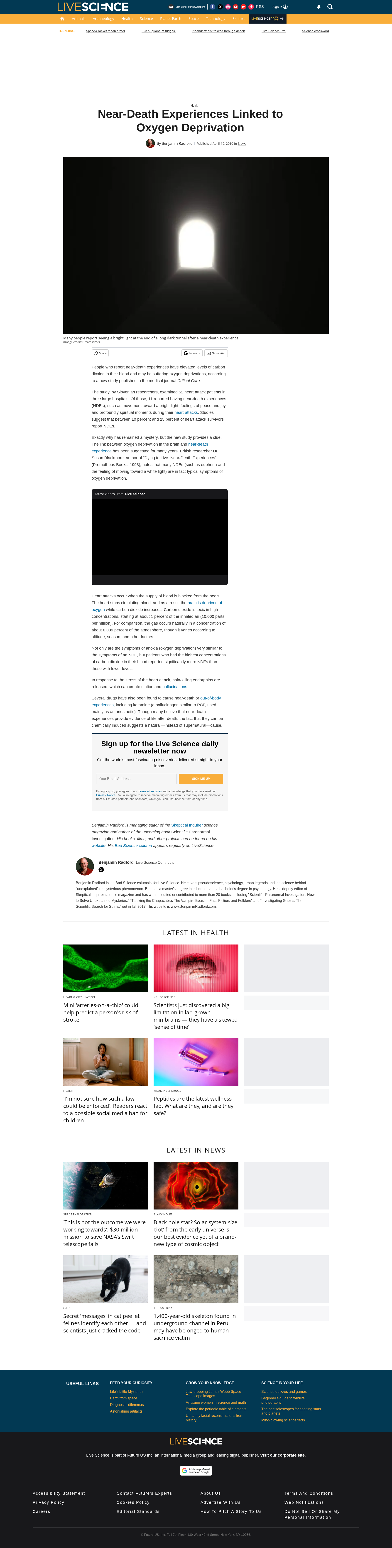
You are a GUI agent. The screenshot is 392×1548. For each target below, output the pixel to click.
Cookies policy (133, 1502)
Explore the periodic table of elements (216, 1409)
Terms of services (150, 791)
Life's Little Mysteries (126, 1391)
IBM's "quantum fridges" (159, 31)
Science (146, 18)
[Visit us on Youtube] (235, 7)
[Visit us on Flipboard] (243, 7)
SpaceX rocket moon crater (105, 31)
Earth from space (123, 1398)
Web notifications (304, 1502)
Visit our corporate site (282, 1455)
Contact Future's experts (144, 1493)
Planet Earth (170, 18)
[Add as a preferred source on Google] (196, 1471)
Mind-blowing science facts (283, 1420)
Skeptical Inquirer (187, 825)
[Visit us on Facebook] (212, 7)
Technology (215, 18)
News (242, 143)
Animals (79, 18)
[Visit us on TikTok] (251, 7)
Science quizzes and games (284, 1391)
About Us (211, 1493)
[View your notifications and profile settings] (318, 6)
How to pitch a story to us (231, 1511)
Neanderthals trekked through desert (218, 31)
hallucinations (174, 686)
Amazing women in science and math (216, 1402)
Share (103, 353)
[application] (160, 537)
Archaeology (103, 18)
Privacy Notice (105, 795)
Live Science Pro (274, 31)
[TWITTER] (102, 870)
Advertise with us (221, 1502)
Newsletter (219, 353)
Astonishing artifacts (126, 1411)
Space (194, 18)
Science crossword (315, 31)
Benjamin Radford (177, 143)
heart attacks (186, 412)
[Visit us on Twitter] (220, 7)
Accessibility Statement (59, 1493)
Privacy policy (48, 1502)
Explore (239, 18)
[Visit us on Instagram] (228, 7)
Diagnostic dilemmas (127, 1405)
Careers (41, 1511)
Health (127, 18)
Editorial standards (138, 1511)
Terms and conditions (308, 1493)
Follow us (195, 353)
